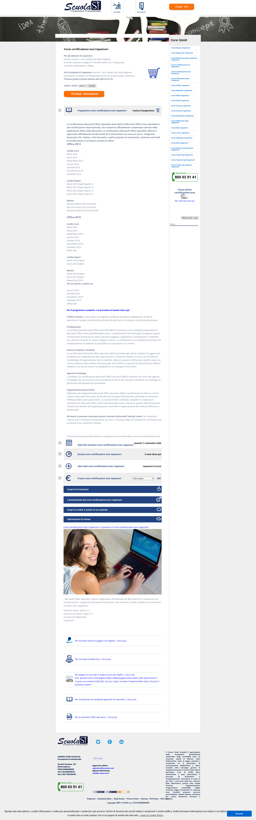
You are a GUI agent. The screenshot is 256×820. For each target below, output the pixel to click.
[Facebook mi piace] (98, 759)
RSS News (154, 799)
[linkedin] (121, 743)
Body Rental (119, 799)
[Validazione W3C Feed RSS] (123, 792)
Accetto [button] (239, 813)
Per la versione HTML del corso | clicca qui (96, 717)
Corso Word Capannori (180, 95)
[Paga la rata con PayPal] (69, 682)
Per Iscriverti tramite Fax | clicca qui (93, 659)
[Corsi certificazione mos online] (117, 12)
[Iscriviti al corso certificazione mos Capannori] (154, 77)
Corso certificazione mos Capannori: (106, 527)
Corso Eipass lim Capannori (182, 53)
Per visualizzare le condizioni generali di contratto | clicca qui (105, 699)
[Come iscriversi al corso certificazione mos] (141, 12)
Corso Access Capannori (181, 106)
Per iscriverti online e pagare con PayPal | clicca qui (100, 640)
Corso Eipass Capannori (180, 48)
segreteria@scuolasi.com (103, 768)
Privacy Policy (133, 799)
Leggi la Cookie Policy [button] (151, 815)
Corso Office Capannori (180, 85)
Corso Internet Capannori (181, 111)
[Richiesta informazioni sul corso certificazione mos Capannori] (181, 9)
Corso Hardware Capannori (181, 138)
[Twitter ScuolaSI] (98, 743)
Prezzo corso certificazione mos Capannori (99, 478)
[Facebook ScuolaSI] (110, 743)
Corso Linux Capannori (180, 133)
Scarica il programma (143, 110)
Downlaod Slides (105, 799)
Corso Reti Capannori (179, 143)
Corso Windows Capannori (181, 90)
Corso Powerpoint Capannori (182, 116)
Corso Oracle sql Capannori (182, 155)
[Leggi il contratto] (69, 702)
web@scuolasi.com (100, 773)
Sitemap (144, 799)
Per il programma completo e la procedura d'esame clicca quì (98, 310)
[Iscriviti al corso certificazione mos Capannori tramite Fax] (69, 662)
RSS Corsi (164, 799)
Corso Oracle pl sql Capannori (183, 160)
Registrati (91, 799)
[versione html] (69, 720)
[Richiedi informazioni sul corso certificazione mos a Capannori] (84, 99)
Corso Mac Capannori (179, 128)
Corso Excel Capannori (180, 100)
